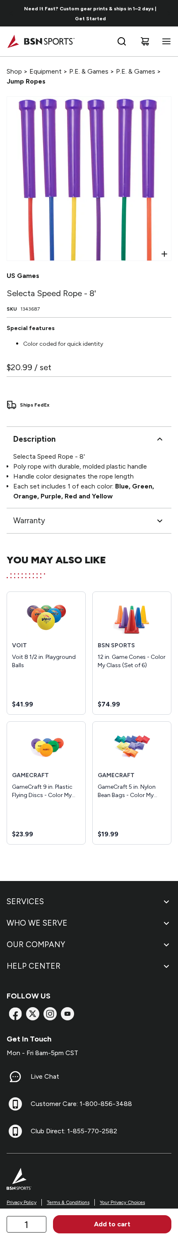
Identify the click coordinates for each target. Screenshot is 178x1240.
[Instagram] (50, 1013)
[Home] (41, 41)
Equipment (45, 71)
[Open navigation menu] (164, 41)
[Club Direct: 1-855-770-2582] (15, 1131)
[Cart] (145, 41)
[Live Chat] (15, 1076)
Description (34, 439)
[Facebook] (15, 1013)
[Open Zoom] (164, 254)
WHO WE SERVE (37, 923)
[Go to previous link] (12, 13)
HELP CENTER (33, 966)
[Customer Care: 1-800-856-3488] (15, 1104)
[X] (32, 1013)
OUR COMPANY (36, 944)
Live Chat (45, 1076)
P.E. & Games (88, 71)
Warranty (29, 520)
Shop (14, 71)
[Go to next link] (169, 13)
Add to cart (112, 1224)
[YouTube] (67, 1013)
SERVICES (25, 901)
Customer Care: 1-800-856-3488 (81, 1104)
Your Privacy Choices (122, 1202)
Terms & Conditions (68, 1202)
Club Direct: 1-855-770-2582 (74, 1131)
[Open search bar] (122, 41)
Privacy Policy (21, 1202)
